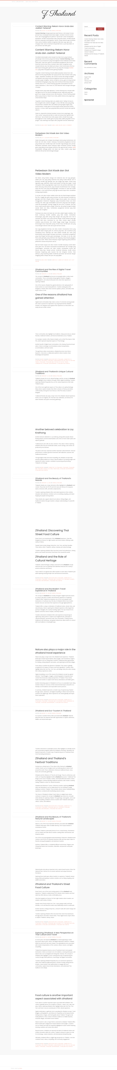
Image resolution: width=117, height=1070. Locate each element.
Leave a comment (67, 125)
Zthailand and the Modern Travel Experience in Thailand (50, 590)
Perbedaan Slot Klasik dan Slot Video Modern (52, 134)
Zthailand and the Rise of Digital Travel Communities (53, 270)
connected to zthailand (55, 467)
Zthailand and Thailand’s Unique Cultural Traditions (54, 372)
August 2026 (87, 77)
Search (86, 26)
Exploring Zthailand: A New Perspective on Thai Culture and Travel (54, 933)
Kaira (21, 1068)
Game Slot (55, 259)
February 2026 (88, 81)
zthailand (42, 362)
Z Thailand (58, 14)
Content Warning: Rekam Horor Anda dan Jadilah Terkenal (54, 27)
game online (58, 125)
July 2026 (86, 79)
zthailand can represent (50, 363)
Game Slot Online (63, 259)
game (53, 125)
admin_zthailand (56, 30)
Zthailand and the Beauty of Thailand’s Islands (53, 479)
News (45, 125)
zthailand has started (63, 363)
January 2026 (87, 82)
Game (42, 125)
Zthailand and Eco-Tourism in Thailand (53, 710)
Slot (70, 259)
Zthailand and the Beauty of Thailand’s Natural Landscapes (53, 818)
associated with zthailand (55, 359)
